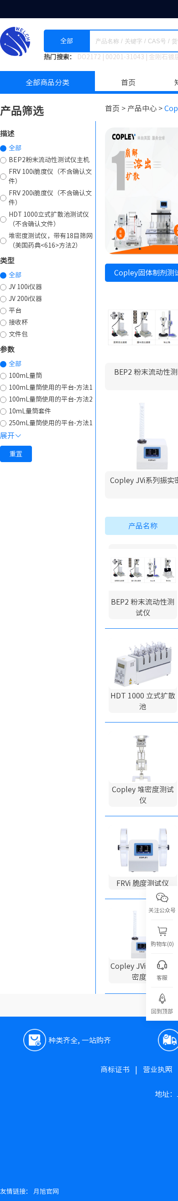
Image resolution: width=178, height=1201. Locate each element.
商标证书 (121, 1069)
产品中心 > (145, 108)
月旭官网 (46, 1191)
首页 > (116, 108)
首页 (128, 82)
